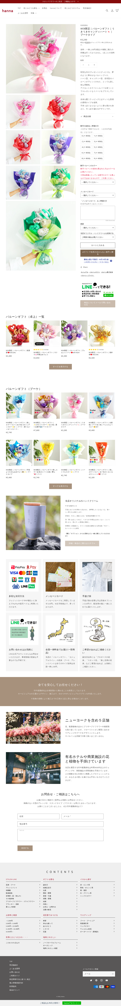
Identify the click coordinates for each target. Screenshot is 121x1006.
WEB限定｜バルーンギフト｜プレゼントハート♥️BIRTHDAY (73, 351)
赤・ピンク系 (85, 885)
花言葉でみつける (50, 915)
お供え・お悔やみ (49, 907)
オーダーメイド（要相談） (89, 932)
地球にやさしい (49, 937)
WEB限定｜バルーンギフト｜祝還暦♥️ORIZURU (18, 351)
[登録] (112, 973)
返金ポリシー (14, 990)
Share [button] (85, 267)
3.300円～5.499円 (12, 923)
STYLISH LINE (11, 879)
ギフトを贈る (48, 879)
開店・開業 (47, 893)
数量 (82, 60)
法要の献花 (47, 910)
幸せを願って (48, 923)
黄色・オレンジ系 (86, 888)
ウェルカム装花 (85, 929)
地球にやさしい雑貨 (50, 948)
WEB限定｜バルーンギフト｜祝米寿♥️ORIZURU (101, 353)
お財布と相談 (11, 915)
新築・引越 (47, 896)
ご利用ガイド (14, 976)
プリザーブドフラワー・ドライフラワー (20, 901)
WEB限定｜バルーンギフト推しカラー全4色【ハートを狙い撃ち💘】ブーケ (46, 472)
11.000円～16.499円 (12, 929)
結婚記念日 (47, 888)
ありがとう (47, 926)
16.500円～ (9, 932)
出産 (44, 890)
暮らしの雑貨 (11, 907)
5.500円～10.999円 (12, 926)
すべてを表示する (60, 366)
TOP (11, 961)
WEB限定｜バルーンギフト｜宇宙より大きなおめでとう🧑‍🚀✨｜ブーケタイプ (18, 472)
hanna (63, 996)
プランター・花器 (12, 904)
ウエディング (85, 915)
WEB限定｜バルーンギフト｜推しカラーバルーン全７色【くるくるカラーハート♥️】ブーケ (101, 472)
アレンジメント (11, 888)
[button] (107, 10)
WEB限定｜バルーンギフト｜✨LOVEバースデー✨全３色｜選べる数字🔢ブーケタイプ (45, 425)
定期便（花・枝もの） (14, 896)
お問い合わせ (14, 972)
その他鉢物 (10, 899)
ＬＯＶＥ (46, 929)
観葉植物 (9, 893)
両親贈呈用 (84, 923)
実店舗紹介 (13, 965)
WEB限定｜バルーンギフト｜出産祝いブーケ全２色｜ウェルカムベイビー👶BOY (101, 425)
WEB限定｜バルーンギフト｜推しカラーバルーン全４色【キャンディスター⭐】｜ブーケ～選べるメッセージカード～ (18, 426)
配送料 (87, 42)
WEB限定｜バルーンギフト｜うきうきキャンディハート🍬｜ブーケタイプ (73, 425)
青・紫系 (83, 890)
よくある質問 (14, 969)
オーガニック (48, 945)
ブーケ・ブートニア (87, 921)
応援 (44, 932)
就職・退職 (47, 899)
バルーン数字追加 (107, 272)
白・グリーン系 (85, 893)
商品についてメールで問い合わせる (97, 303)
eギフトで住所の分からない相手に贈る (97, 253)
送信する (25, 848)
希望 (44, 921)
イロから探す (85, 879)
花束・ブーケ (11, 885)
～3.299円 (9, 921)
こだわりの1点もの (12, 943)
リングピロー (85, 926)
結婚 (44, 901)
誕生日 (45, 885)
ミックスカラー (85, 896)
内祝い (45, 904)
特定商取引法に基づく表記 (19, 979)
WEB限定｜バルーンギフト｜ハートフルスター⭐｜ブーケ (73, 471)
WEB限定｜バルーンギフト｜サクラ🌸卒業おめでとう (46, 353)
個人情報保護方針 (16, 983)
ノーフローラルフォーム (52, 943)
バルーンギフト (94, 272)
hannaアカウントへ (72, 1003)
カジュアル (84, 272)
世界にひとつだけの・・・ (17, 937)
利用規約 (12, 986)
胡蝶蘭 (8, 890)
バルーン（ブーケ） (87, 275)
